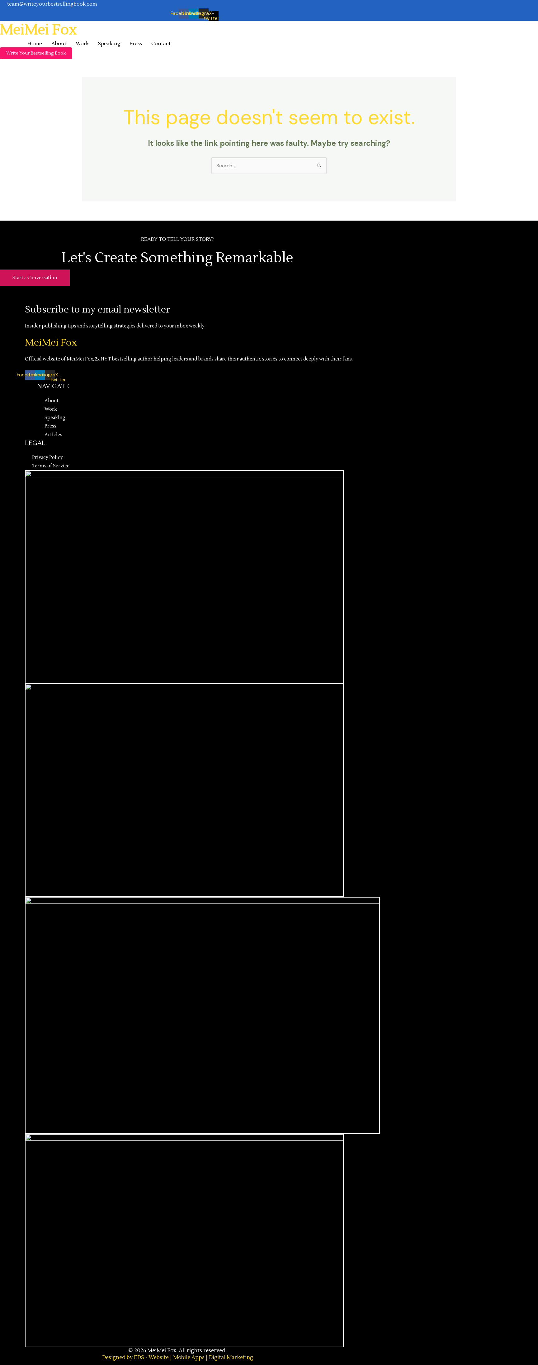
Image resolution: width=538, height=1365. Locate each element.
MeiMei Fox (38, 30)
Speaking (109, 44)
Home (34, 44)
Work (82, 44)
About (58, 44)
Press (136, 44)
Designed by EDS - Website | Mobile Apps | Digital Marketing (177, 1357)
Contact (161, 44)
